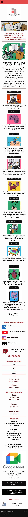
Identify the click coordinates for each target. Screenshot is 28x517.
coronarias (14, 266)
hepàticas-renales (14, 179)
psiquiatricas (14, 134)
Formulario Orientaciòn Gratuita (14, 483)
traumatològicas (14, 157)
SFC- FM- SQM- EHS (14, 92)
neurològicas (14, 111)
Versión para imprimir (7, 511)
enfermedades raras (14, 222)
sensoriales (14, 198)
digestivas (14, 287)
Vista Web (25, 511)
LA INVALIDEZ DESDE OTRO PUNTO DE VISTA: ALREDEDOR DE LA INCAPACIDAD (14, 492)
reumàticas (14, 243)
